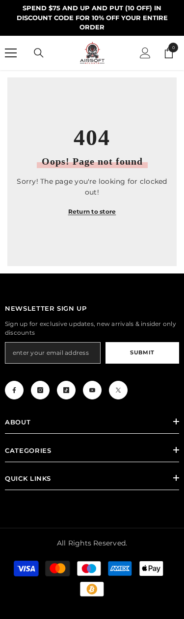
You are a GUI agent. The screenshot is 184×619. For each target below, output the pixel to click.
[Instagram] (40, 390)
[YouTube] (92, 390)
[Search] (39, 53)
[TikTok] (66, 390)
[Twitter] (118, 390)
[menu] (11, 53)
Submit (142, 352)
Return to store (92, 211)
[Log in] (145, 53)
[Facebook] (14, 390)
